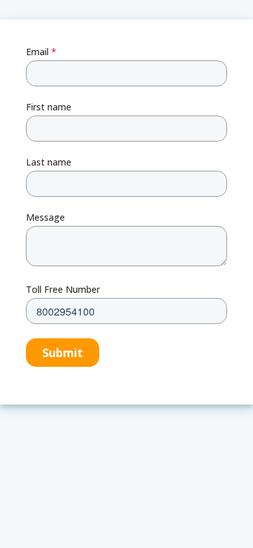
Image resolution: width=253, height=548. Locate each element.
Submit (62, 352)
